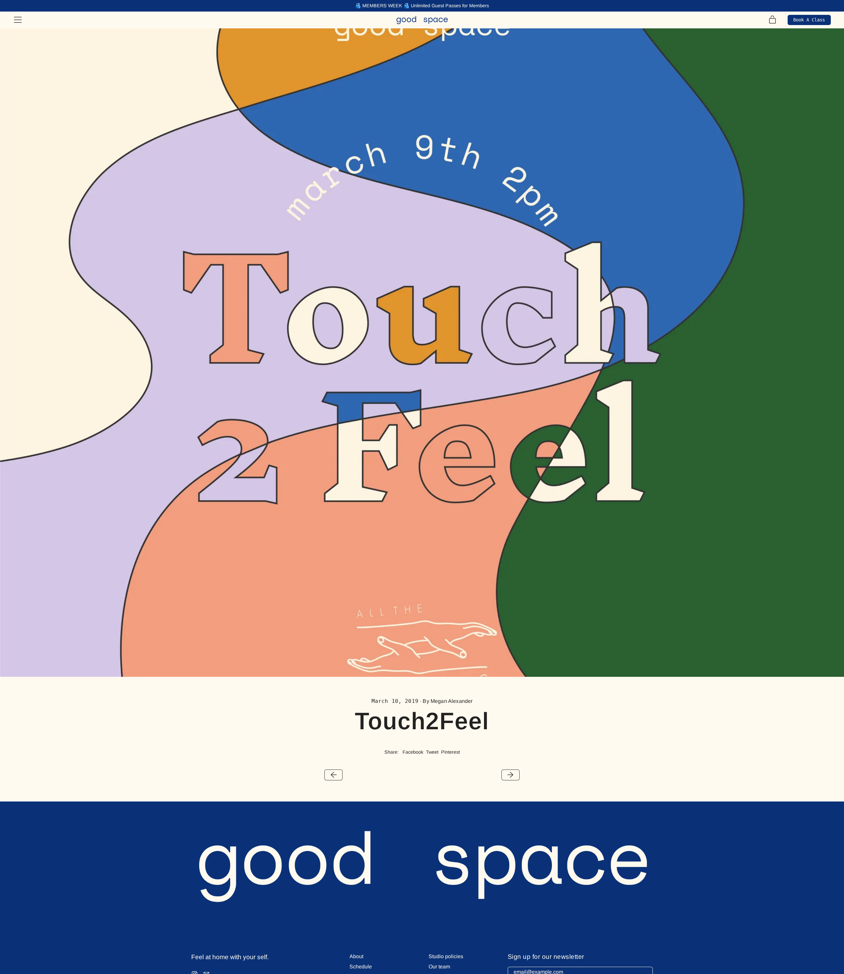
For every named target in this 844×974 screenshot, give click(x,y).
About (356, 956)
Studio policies (446, 956)
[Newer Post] (510, 775)
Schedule (360, 966)
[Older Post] (333, 775)
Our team (439, 966)
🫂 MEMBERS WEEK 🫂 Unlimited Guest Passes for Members (422, 5)
